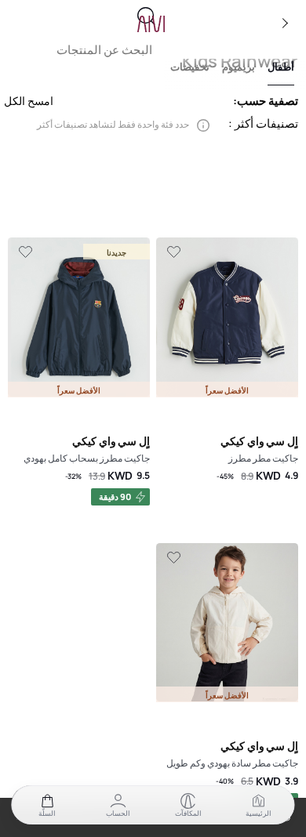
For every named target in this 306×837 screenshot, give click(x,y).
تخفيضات (189, 67)
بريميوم (238, 67)
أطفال (281, 67)
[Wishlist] (173, 252)
